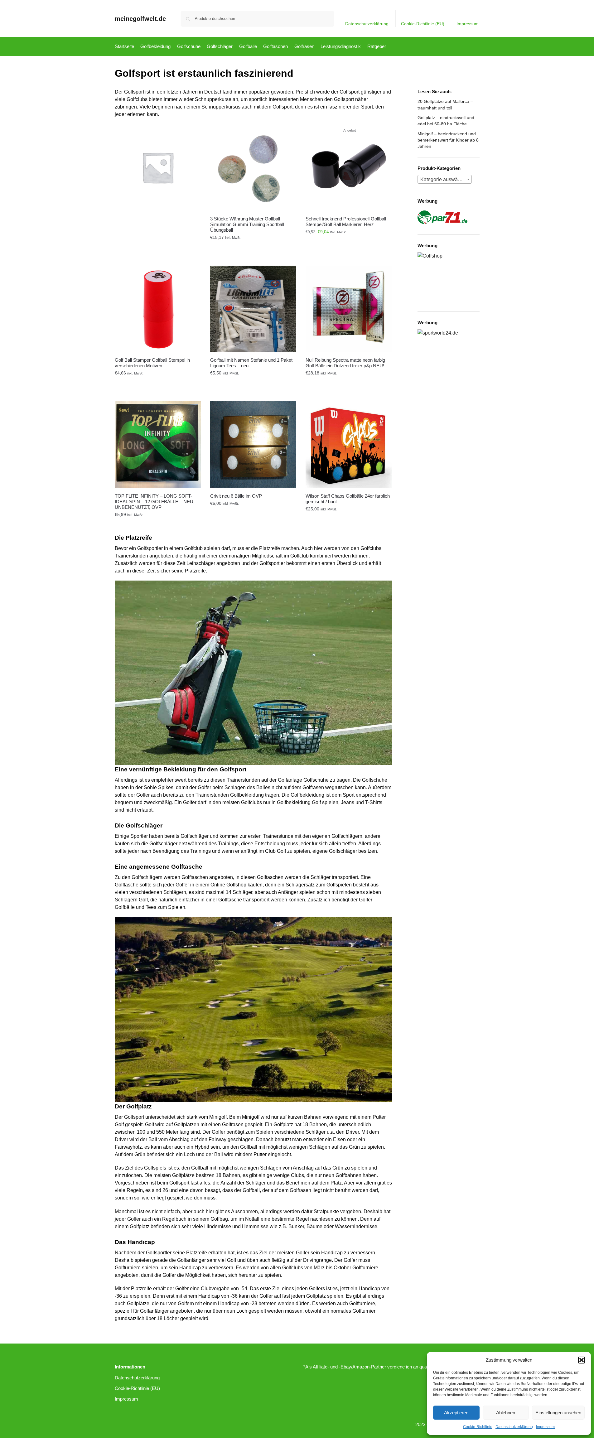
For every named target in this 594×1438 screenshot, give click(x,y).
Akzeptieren (456, 1412)
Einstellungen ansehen (558, 1412)
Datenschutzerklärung (514, 1427)
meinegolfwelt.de (140, 18)
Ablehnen (505, 1412)
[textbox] (444, 179)
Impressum (545, 1427)
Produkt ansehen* (158, 246)
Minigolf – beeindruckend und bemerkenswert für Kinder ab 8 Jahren (448, 140)
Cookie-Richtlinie (477, 1427)
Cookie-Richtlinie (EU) (422, 23)
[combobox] (445, 179)
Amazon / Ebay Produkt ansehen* (253, 246)
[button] (581, 1360)
